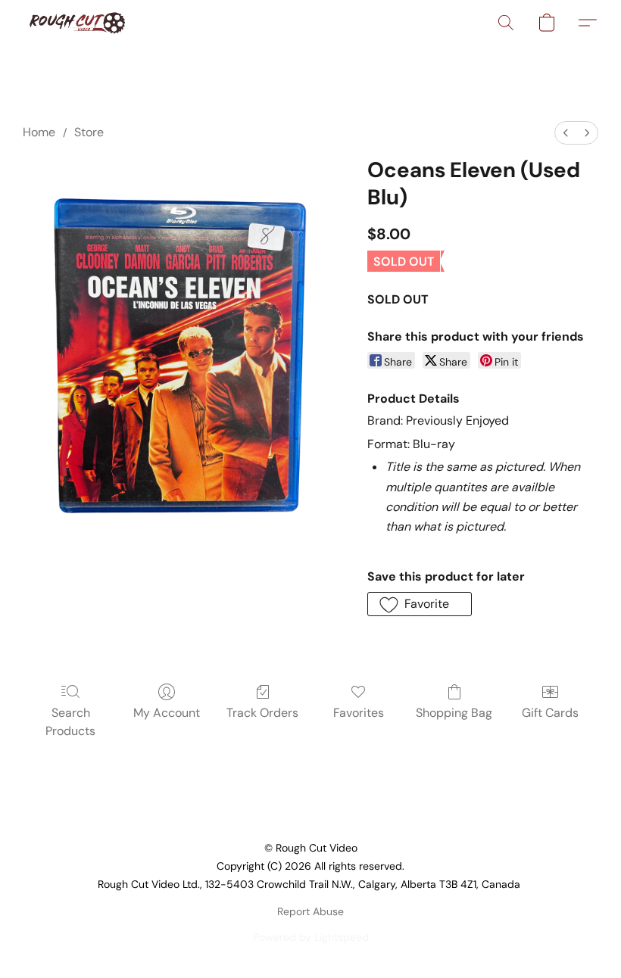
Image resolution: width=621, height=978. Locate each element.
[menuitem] (565, 133)
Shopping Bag (454, 713)
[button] (77, 23)
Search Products (70, 722)
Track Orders (262, 713)
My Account (166, 713)
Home (39, 132)
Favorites (358, 713)
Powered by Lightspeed (311, 937)
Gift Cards (550, 713)
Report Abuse (310, 911)
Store (89, 132)
